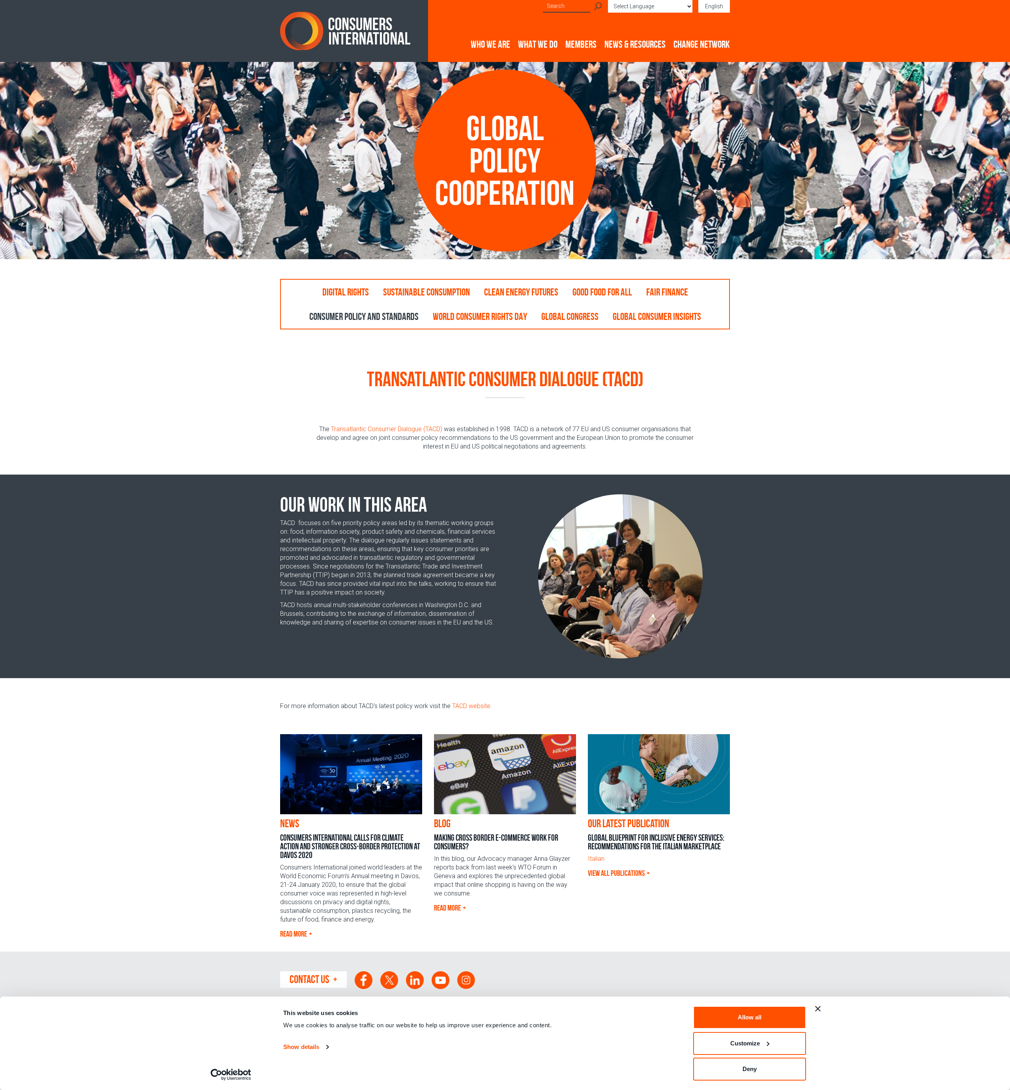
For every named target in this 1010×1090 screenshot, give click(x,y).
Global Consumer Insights (657, 316)
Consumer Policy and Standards (364, 316)
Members (581, 44)
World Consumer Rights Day (480, 316)
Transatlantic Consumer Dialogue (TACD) (386, 429)
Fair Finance (667, 291)
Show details (301, 1046)
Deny (750, 1069)
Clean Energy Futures (521, 291)
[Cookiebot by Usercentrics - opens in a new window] (231, 1075)
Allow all (749, 1017)
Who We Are (490, 44)
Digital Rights (345, 291)
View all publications (616, 873)
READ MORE (293, 934)
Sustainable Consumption (426, 291)
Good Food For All (602, 291)
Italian (596, 858)
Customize (745, 1043)
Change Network (701, 44)
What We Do (537, 44)
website (471, 706)
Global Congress (570, 316)
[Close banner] (818, 1008)
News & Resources (635, 44)
